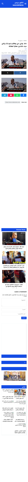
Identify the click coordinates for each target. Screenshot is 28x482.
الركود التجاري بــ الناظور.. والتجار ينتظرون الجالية (20, 431)
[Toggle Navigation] (25, 4)
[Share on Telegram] (4, 95)
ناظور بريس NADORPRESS (18, 4)
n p (26, 49)
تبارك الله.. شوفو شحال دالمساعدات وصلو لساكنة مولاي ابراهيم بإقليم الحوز (14, 248)
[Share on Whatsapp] (17, 95)
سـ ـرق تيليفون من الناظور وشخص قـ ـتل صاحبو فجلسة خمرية (20, 421)
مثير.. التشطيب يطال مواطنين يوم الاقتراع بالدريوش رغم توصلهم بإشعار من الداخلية (13, 266)
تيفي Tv (20, 41)
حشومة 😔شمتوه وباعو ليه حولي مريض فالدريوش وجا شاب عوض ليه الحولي (19, 399)
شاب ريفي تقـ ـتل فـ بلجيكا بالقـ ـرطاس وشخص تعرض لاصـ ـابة (20, 409)
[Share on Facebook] (23, 95)
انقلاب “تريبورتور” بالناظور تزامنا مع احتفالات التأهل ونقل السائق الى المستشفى (14, 286)
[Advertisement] (14, 23)
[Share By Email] (10, 95)
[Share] (20, 73)
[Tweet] (7, 73)
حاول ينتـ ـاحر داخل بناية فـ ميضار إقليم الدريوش (7, 409)
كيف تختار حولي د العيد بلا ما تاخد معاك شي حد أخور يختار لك (7, 398)
